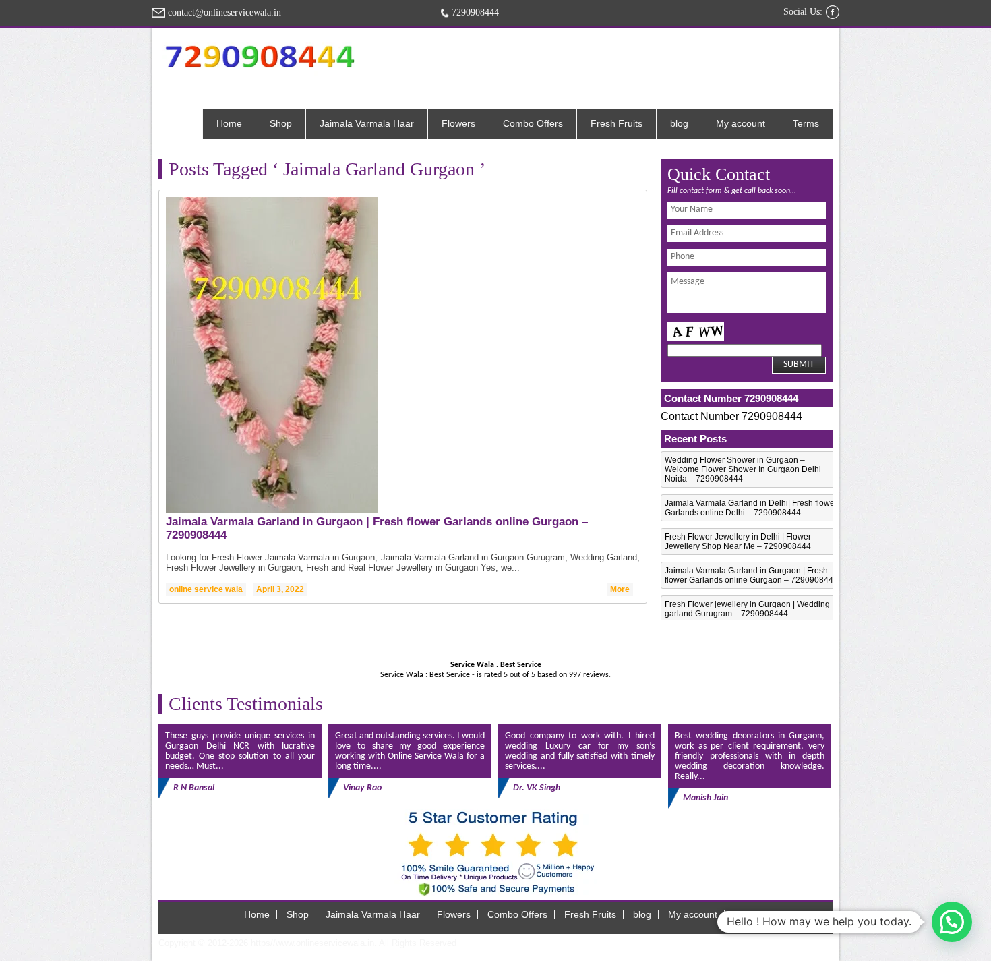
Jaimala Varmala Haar (367, 123)
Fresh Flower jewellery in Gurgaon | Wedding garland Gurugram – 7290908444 (747, 609)
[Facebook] (832, 12)
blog (679, 123)
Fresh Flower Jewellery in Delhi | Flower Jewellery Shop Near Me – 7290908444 (738, 541)
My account (740, 123)
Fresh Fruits (616, 123)
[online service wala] (259, 56)
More (620, 589)
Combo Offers (533, 123)
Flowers (458, 123)
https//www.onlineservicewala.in (312, 943)
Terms (806, 123)
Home (229, 123)
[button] (952, 922)
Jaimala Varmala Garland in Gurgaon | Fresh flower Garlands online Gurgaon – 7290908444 (751, 575)
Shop (281, 123)
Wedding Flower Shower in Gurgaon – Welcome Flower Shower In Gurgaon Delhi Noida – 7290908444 (743, 469)
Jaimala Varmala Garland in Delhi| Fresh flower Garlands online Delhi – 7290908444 (751, 507)
